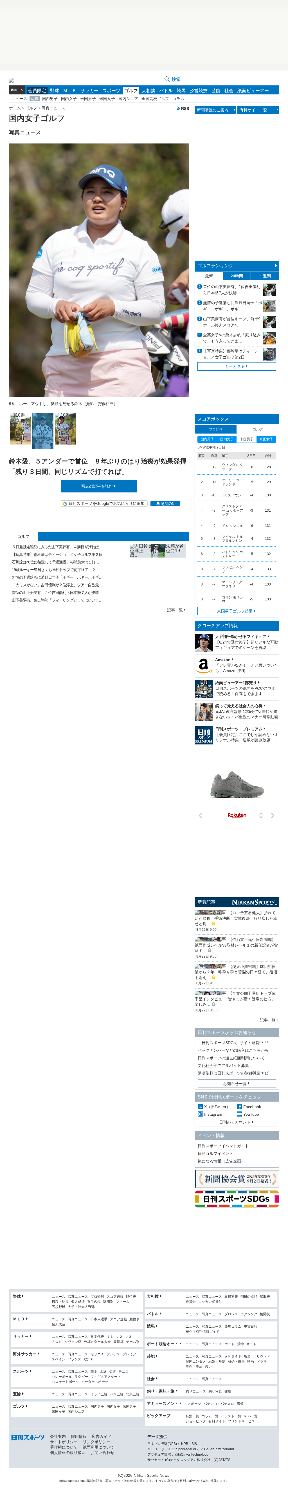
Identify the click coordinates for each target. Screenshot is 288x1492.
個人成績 (78, 1302)
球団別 (108, 1302)
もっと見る (235, 366)
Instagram (213, 1114)
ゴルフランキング (215, 265)
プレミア (129, 1354)
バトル (166, 90)
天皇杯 (118, 1342)
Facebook (252, 1106)
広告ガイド (101, 1436)
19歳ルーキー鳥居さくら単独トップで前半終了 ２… (55, 569)
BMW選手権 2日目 (211, 447)
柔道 (112, 1372)
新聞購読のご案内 (212, 110)
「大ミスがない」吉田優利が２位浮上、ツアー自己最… (57, 585)
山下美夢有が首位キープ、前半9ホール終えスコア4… (231, 322)
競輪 (240, 1344)
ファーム (122, 1302)
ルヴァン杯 (72, 1342)
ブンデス (113, 1354)
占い (208, 1367)
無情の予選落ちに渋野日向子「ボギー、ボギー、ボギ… (57, 577)
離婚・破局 (236, 1361)
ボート (229, 1344)
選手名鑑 (94, 1302)
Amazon (223, 659)
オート (251, 1344)
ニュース (19, 98)
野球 (54, 90)
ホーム (18, 90)
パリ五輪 (116, 1394)
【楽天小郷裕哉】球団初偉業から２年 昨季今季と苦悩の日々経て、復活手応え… (236, 972)
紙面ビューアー (253, 90)
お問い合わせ (102, 1453)
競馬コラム (232, 1327)
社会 (228, 90)
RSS (185, 108)
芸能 (216, 90)
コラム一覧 (210, 1416)
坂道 (247, 1356)
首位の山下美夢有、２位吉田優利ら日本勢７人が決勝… (57, 592)
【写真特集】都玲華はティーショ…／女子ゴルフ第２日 (57, 554)
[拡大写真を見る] (20, 429)
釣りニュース (196, 1391)
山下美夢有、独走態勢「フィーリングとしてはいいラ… (57, 600)
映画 (250, 1361)
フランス (74, 1359)
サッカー (89, 90)
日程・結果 (60, 1302)
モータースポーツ (94, 1382)
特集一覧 (192, 1416)
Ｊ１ (110, 1337)
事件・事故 (194, 1367)
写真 (35, 98)
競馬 (181, 90)
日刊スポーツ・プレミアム (238, 729)
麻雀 (240, 1404)
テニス (123, 1372)
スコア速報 (115, 1297)
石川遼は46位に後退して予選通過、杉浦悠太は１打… (55, 562)
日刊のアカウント (235, 1122)
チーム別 (133, 1342)
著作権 (172, 1480)
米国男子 (88, 98)
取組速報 (231, 1297)
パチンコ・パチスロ (219, 1404)
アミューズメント (162, 1403)
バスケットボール (65, 1382)
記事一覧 (175, 610)
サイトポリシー (64, 1442)
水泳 (103, 1372)
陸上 (94, 1372)
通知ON (168, 503)
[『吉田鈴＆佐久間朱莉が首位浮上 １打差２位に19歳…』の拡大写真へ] (158, 572)
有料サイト (216, 1421)
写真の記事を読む (97, 486)
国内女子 (69, 98)
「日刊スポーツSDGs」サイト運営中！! (233, 1042)
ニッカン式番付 (210, 1302)
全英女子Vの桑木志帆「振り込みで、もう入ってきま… (232, 338)
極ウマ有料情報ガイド (202, 1332)
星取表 (265, 1297)
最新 (209, 276)
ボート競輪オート (162, 1343)
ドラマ (261, 1361)
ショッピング (196, 1421)
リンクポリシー (96, 1442)
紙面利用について (98, 1447)
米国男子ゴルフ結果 (235, 611)
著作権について (64, 1447)
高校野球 (58, 1307)
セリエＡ (97, 1354)
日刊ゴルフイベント (215, 1153)
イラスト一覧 (231, 1416)
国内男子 (50, 98)
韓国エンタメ (196, 1361)
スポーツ (111, 90)
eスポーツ (193, 1404)
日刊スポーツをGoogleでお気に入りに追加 (107, 503)
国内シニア (128, 98)
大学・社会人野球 (81, 1307)
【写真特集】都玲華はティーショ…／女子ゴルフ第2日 (230, 354)
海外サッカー (25, 1354)
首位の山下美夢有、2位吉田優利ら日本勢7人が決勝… (231, 289)
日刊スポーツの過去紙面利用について (231, 1058)
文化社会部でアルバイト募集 (223, 1065)
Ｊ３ (128, 1337)
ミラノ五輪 (99, 1394)
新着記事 (206, 902)
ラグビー (81, 1377)
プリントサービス (241, 1421)
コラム (178, 98)
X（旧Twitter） (217, 1106)
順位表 (131, 1297)
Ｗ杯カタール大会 (97, 1342)
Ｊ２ (119, 1337)
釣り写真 (215, 1391)
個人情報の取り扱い (68, 1453)
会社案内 (58, 1436)
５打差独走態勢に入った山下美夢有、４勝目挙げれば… (57, 547)
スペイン (58, 1359)
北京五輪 (133, 1394)
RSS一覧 (251, 1416)
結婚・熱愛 (216, 1361)
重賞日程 (250, 1327)
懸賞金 (191, 1302)
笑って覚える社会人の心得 (238, 706)
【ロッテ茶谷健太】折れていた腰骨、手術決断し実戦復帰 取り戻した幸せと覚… (236, 918)
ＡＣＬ (57, 1342)
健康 (227, 1391)
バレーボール (62, 1377)
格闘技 (265, 1314)
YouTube (251, 1114)
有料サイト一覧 (253, 110)
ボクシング (248, 1314)
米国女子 (107, 98)
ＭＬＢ (69, 90)
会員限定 (37, 90)
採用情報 (79, 1436)
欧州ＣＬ (90, 1359)
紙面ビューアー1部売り (236, 682)
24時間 (237, 276)
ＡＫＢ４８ (232, 1356)
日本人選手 (99, 1319)
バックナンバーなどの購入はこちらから (233, 1050)
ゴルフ (131, 90)
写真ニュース (78, 1297)
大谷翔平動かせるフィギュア (240, 636)
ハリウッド (261, 1356)
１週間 (265, 276)
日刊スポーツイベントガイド (223, 1146)
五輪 (17, 1394)
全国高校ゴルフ (155, 98)
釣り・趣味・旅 (160, 1391)
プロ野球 (97, 1297)
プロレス (231, 1314)
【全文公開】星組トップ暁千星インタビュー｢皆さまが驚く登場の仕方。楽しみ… (235, 999)
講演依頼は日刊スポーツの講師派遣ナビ (233, 1073)
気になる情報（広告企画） (221, 1161)
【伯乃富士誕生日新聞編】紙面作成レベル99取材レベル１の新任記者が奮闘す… (236, 945)
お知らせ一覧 (235, 1083)
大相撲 (148, 90)
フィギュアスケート (106, 1377)
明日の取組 (248, 1297)
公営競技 (199, 90)
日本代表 (97, 1337)
